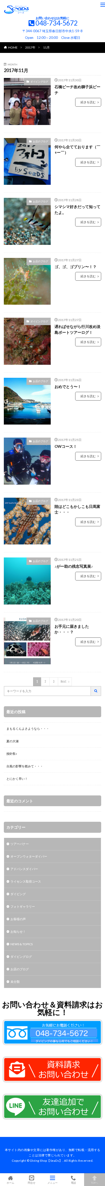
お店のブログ (40, 141)
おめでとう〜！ (68, 386)
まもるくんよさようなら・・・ (27, 729)
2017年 (30, 47)
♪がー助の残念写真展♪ (74, 566)
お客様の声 (18, 919)
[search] (96, 691)
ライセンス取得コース (25, 881)
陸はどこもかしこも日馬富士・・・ (77, 509)
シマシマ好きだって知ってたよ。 (77, 209)
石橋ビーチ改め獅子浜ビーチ (77, 89)
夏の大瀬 (12, 741)
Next (64, 681)
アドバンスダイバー (24, 869)
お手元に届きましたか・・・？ (72, 629)
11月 (46, 47)
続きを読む (88, 102)
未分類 (15, 982)
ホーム (10, 1182)
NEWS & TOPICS (21, 944)
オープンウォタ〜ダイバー (28, 856)
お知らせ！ (18, 931)
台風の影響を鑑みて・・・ (24, 766)
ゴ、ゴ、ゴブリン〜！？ (76, 266)
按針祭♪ (11, 754)
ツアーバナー (19, 844)
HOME (13, 47)
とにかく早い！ (17, 779)
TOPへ (94, 1182)
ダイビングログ (39, 81)
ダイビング (18, 894)
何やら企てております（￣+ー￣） (77, 149)
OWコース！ (66, 446)
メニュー (52, 1182)
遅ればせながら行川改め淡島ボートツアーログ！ (77, 329)
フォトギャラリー (22, 906)
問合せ (31, 1182)
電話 (73, 1182)
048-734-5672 (56, 23)
